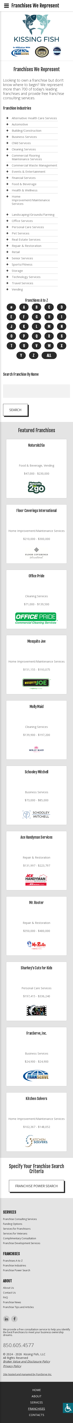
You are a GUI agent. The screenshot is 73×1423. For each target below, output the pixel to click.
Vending (17, 289)
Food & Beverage (24, 184)
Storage (17, 271)
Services (36, 1402)
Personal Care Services (28, 227)
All (49, 355)
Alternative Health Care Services (34, 118)
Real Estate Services (26, 239)
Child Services (21, 143)
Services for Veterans (15, 1233)
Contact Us (9, 1292)
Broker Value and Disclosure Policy (26, 1361)
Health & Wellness (25, 190)
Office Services (22, 221)
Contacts (36, 1415)
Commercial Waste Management (34, 165)
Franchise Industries (14, 1265)
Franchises (36, 1409)
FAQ (5, 1297)
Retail (16, 252)
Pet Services (20, 233)
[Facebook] (14, 1319)
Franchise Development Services (21, 1243)
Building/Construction (26, 130)
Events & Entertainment (28, 171)
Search (15, 410)
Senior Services (22, 258)
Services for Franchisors (16, 1228)
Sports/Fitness (22, 264)
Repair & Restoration (26, 246)
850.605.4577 (18, 1345)
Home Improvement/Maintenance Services (31, 200)
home (36, 1390)
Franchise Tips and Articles (18, 1307)
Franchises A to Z (13, 1260)
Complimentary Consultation (19, 1238)
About (37, 1396)
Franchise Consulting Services (20, 1219)
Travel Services (22, 283)
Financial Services (24, 178)
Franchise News (12, 1302)
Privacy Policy (12, 1366)
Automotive (20, 124)
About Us (8, 1288)
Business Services (24, 137)
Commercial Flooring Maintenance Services (27, 157)
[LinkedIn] (6, 1319)
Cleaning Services (24, 149)
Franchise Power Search (36, 1186)
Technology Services (26, 277)
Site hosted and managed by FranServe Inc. (27, 1374)
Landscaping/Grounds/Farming (33, 214)
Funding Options (12, 1224)
